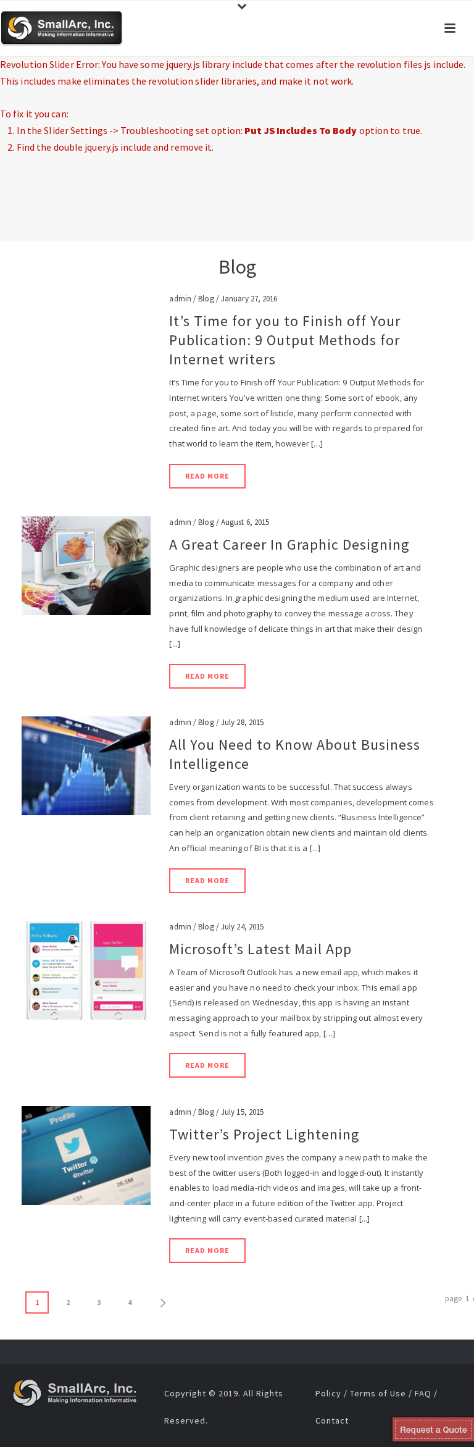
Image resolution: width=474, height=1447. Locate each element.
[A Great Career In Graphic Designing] (86, 565)
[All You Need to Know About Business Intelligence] (86, 765)
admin (180, 298)
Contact (332, 1420)
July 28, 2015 (242, 722)
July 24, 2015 (242, 926)
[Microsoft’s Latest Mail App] (86, 969)
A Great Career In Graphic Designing (289, 544)
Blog (206, 298)
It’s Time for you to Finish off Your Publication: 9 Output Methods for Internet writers (285, 340)
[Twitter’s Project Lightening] (86, 1154)
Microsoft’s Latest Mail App (260, 948)
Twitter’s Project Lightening (264, 1134)
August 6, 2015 (245, 522)
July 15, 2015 (242, 1112)
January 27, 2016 (249, 298)
